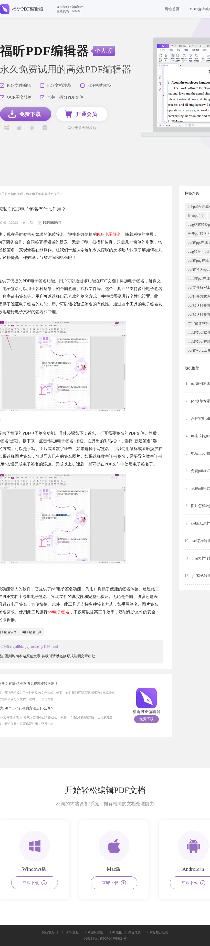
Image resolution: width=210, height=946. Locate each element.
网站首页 (172, 9)
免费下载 (146, 719)
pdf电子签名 (58, 612)
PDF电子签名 (109, 234)
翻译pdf (196, 216)
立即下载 (31, 883)
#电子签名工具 (31, 632)
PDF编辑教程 (69, 932)
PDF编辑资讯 (94, 932)
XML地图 (115, 932)
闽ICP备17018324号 (113, 938)
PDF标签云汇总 (157, 932)
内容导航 (134, 932)
